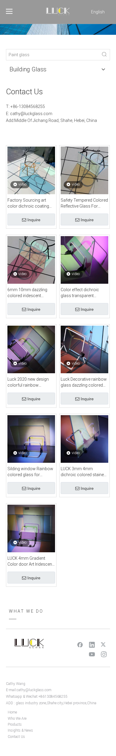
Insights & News (20, 730)
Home (12, 712)
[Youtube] (92, 654)
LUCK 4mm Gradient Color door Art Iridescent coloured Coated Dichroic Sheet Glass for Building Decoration (30, 561)
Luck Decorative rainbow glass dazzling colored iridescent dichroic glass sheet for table (84, 382)
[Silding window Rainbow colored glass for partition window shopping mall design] (31, 438)
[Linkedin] (92, 644)
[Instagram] (104, 654)
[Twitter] (104, 644)
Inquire (33, 219)
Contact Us (16, 737)
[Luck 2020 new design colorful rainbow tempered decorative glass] (31, 349)
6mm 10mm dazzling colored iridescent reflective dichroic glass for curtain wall (29, 293)
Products (15, 724)
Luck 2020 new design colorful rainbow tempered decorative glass (28, 382)
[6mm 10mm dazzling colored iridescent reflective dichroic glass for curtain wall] (31, 259)
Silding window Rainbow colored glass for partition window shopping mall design (30, 472)
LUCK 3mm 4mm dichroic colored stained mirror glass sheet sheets (84, 472)
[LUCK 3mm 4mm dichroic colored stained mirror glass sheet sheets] (84, 438)
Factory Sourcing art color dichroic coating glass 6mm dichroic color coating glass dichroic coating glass (28, 203)
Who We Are (17, 718)
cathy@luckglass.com (31, 113)
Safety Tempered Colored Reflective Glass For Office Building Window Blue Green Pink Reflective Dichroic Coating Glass (84, 203)
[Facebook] (80, 644)
